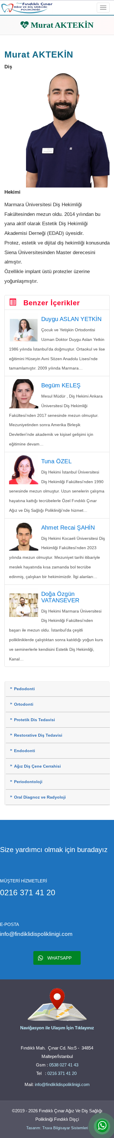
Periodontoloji (28, 782)
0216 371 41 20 (62, 1073)
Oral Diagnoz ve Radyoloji (40, 797)
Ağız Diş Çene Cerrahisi (37, 766)
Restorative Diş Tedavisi (38, 735)
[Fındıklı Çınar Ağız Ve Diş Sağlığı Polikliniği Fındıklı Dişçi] (27, 6)
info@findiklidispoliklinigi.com (62, 1084)
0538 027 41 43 (63, 1064)
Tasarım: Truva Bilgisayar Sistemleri (57, 1128)
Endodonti (24, 751)
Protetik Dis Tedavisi (34, 720)
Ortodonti (23, 704)
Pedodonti (24, 689)
